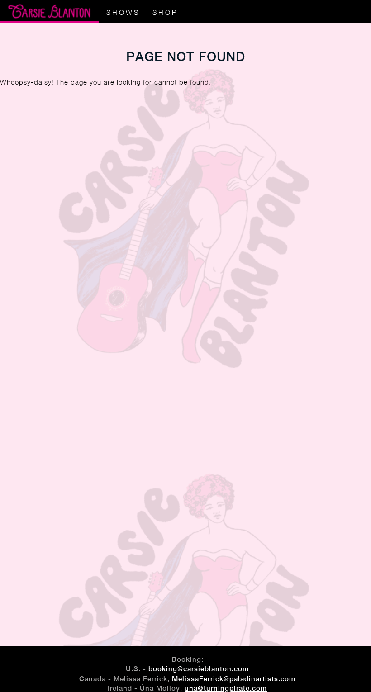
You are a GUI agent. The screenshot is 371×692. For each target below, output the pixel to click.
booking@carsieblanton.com (198, 669)
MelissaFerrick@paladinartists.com (233, 679)
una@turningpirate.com (226, 688)
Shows (123, 12)
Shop (165, 12)
